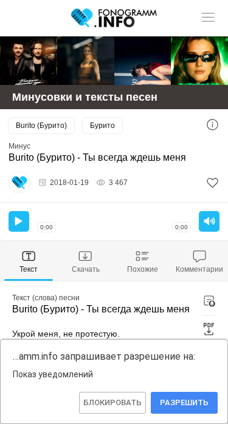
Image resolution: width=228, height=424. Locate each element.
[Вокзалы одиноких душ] (28, 60)
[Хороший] (85, 60)
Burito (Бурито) (41, 125)
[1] (212, 182)
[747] (142, 60)
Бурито (102, 125)
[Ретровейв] (199, 60)
